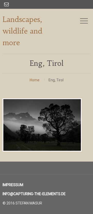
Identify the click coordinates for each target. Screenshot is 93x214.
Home (35, 80)
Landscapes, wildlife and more (22, 31)
